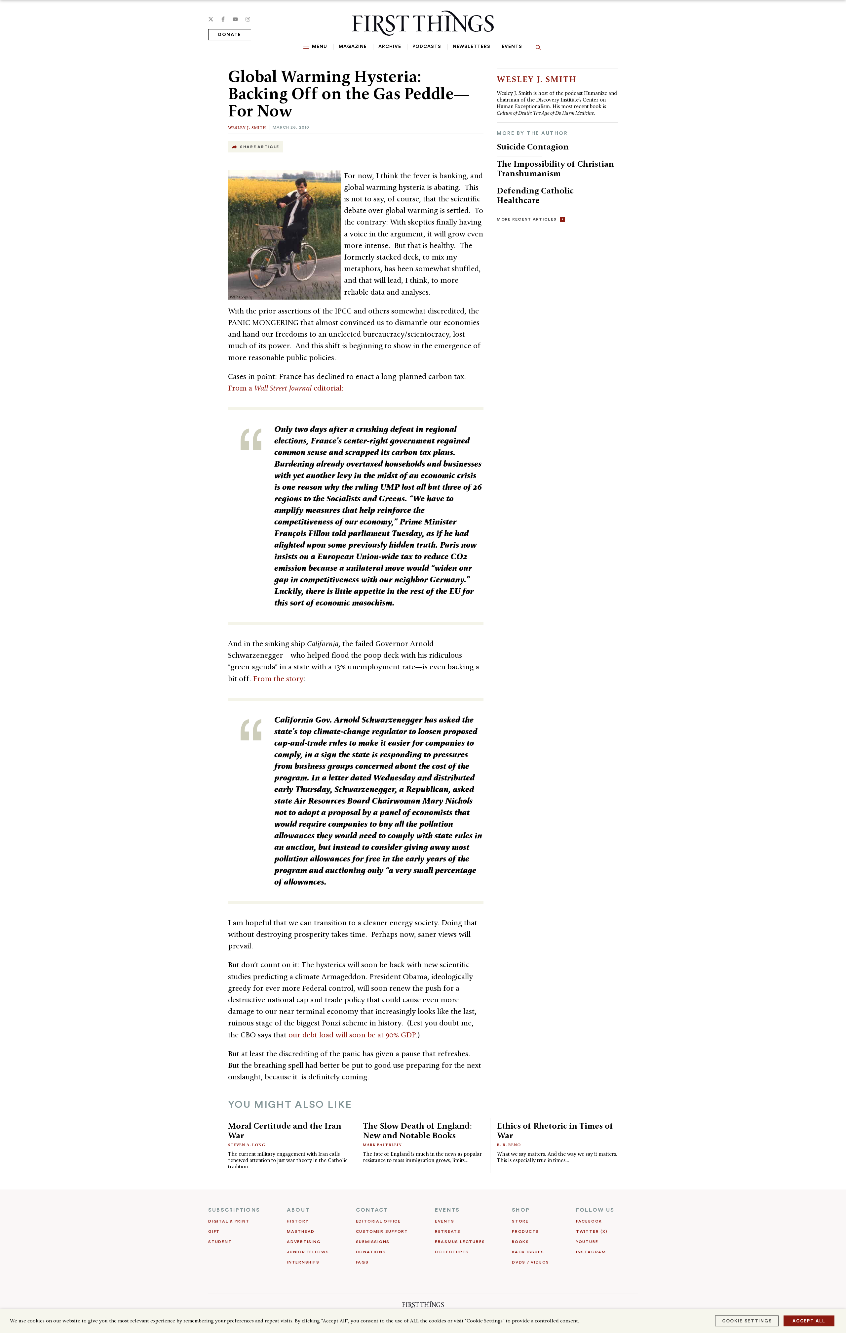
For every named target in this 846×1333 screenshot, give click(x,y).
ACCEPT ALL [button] (809, 1321)
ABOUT (298, 1210)
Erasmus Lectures (460, 1242)
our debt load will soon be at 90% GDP (352, 1034)
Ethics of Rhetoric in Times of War (555, 1130)
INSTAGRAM (591, 1252)
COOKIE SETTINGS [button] (747, 1321)
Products (525, 1231)
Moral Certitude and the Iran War (284, 1130)
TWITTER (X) (591, 1231)
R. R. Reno (509, 1144)
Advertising (304, 1242)
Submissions (373, 1242)
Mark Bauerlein (382, 1144)
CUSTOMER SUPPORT (382, 1231)
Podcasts (426, 46)
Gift (214, 1231)
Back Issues (528, 1252)
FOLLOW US (595, 1210)
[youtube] (235, 19)
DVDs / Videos (530, 1262)
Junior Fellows (308, 1252)
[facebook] (223, 19)
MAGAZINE (353, 46)
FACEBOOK (589, 1221)
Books (520, 1242)
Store (520, 1221)
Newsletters (471, 46)
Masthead (301, 1231)
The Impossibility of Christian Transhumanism (555, 168)
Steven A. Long (246, 1144)
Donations (371, 1252)
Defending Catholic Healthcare (535, 195)
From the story (278, 678)
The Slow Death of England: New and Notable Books (417, 1130)
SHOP (521, 1210)
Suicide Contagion (533, 146)
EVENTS (447, 1210)
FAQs (362, 1262)
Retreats (448, 1231)
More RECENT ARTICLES (527, 219)
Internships (303, 1262)
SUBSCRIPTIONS (234, 1210)
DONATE (229, 34)
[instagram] (247, 19)
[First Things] (423, 23)
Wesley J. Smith (247, 127)
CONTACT (372, 1210)
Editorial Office (378, 1221)
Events (512, 46)
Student (220, 1242)
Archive (389, 46)
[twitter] (210, 19)
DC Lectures (452, 1252)
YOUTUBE (587, 1242)
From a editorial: (285, 388)
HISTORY (297, 1221)
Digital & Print (229, 1221)
